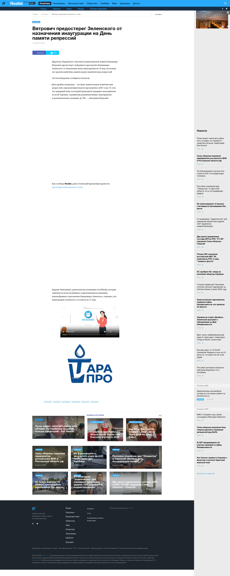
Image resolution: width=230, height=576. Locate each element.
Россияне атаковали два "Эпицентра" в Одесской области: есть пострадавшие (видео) (210, 189)
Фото (69, 9)
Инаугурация (76, 402)
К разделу (158, 14)
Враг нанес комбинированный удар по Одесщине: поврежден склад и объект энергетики (211, 337)
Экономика (59, 3)
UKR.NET (131, 508)
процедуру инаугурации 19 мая (67, 187)
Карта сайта (36, 553)
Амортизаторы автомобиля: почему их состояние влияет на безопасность (211, 393)
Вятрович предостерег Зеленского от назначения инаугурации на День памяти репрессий (67, 14)
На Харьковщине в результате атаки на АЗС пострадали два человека (210, 173)
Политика (45, 3)
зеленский (56, 402)
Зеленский (47, 402)
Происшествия (76, 3)
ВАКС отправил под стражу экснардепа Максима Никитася (211, 415)
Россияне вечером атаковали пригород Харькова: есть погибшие (210, 369)
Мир (114, 3)
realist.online (36, 560)
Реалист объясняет (99, 9)
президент (94, 402)
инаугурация (66, 402)
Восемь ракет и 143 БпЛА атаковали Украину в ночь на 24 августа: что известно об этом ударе (211, 353)
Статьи (44, 9)
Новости (39, 419)
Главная (35, 14)
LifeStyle (104, 3)
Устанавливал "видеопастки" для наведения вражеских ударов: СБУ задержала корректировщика (212, 222)
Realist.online (46, 555)
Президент (85, 402)
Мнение (56, 9)
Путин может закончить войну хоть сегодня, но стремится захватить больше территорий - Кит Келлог (211, 142)
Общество (92, 3)
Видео (81, 9)
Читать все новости (206, 473)
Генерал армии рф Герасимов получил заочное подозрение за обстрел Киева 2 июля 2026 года (211, 286)
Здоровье (125, 3)
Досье (136, 3)
